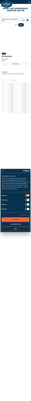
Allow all (15, 219)
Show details (23, 215)
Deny (15, 228)
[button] (29, 2)
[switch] (27, 200)
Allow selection (15, 224)
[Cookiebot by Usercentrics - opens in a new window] (23, 171)
